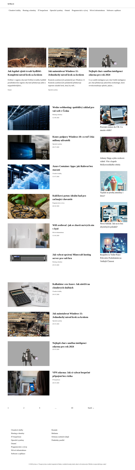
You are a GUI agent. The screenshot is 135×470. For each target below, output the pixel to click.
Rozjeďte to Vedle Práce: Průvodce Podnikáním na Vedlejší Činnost (110, 258)
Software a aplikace (114, 10)
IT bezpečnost (43, 10)
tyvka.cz (11, 4)
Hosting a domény (29, 10)
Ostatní (67, 10)
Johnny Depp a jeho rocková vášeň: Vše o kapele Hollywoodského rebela (112, 161)
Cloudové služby (15, 10)
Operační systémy (56, 10)
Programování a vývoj (80, 10)
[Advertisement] (67, 26)
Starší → (91, 408)
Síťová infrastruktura (97, 10)
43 (72, 408)
